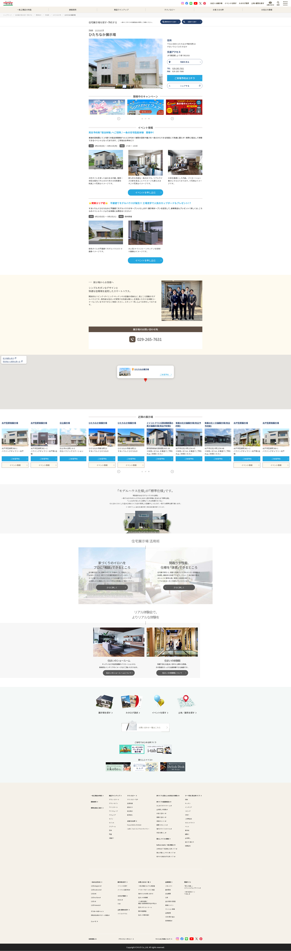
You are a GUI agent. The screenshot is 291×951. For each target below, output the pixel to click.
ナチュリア (112, 815)
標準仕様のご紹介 (96, 808)
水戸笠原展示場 (241, 422)
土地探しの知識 (161, 809)
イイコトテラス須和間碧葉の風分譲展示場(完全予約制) (160, 424)
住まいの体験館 (143, 897)
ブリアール (112, 826)
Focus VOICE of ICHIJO (134, 825)
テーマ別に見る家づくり (192, 796)
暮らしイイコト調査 (163, 839)
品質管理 (168, 913)
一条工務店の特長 (24, 9)
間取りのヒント (161, 825)
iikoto (119, 900)
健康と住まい (161, 817)
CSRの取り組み (170, 917)
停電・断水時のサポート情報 (99, 915)
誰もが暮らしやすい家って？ (165, 853)
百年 (110, 830)
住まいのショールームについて (119, 672)
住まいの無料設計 (143, 915)
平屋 (110, 834)
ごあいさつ (168, 886)
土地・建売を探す (257, 3)
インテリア (188, 807)
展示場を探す (122, 882)
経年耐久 (130, 815)
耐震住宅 (188, 846)
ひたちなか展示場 (141, 369)
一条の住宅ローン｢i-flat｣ (189, 893)
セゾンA (111, 823)
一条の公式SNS (96, 882)
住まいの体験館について (172, 672)
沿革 (166, 897)
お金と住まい (161, 813)
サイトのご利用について (163, 939)
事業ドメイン (169, 905)
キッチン (188, 803)
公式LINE (93, 894)
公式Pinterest (95, 905)
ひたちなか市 (99, 30)
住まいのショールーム (145, 907)
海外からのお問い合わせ (145, 894)
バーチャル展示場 (123, 890)
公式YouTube (95, 897)
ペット (187, 826)
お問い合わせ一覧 (143, 882)
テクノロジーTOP (132, 799)
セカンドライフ (190, 823)
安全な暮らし (161, 833)
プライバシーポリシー (125, 939)
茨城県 (91, 30)
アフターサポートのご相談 (146, 890)
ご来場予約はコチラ (184, 78)
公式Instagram (95, 886)
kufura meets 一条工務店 (165, 845)
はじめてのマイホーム (163, 806)
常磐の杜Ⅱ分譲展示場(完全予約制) (217, 424)
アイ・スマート (113, 807)
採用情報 (168, 921)
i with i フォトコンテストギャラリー (138, 829)
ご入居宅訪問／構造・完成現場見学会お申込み (147, 902)
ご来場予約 (164, 374)
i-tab (119, 904)
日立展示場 (65, 422)
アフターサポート (96, 911)
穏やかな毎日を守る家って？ (165, 856)
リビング (188, 811)
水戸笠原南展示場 (10, 422)
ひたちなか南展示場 (127, 422)
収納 (186, 799)
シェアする (184, 85)
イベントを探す (231, 3)
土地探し (188, 838)
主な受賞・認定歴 (170, 901)
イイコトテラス (122, 914)
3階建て (111, 838)
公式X (92, 901)
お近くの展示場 (216, 3)
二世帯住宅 (188, 819)
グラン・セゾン (113, 803)
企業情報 (168, 882)
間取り (187, 834)
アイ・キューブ (113, 811)
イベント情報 (15, 465)
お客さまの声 (218, 9)
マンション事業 (170, 909)
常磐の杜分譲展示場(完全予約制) (188, 424)
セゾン (111, 819)
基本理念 (168, 890)
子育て (187, 815)
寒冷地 (187, 830)
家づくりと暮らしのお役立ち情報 (167, 796)
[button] (118, 118)
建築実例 (72, 9)
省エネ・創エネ (189, 842)
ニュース (93, 921)
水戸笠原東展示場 (39, 422)
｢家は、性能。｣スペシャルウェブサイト (191, 887)
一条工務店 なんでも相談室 (146, 886)
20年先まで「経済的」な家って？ (166, 849)
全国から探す (192, 22)
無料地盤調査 (142, 911)
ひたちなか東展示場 (98, 422)
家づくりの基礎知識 (163, 802)
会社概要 (168, 894)
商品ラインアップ (121, 9)
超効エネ (130, 807)
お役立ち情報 (266, 9)
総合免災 (130, 811)
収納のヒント (161, 821)
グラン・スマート (114, 799)
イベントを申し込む (145, 192)
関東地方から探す (170, 22)
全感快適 (130, 803)
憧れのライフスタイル (163, 829)
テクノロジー (169, 9)
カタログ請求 (244, 3)
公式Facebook (95, 890)
